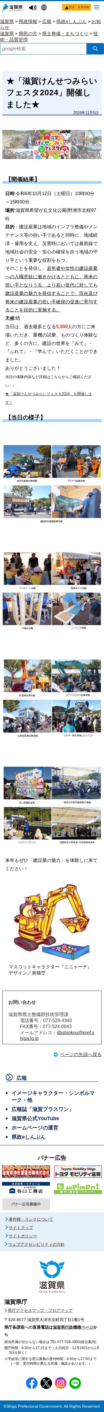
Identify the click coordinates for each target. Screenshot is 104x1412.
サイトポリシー (23, 1236)
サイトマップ (21, 1227)
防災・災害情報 (79, 7)
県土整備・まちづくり (65, 33)
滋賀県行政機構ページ (73, 1327)
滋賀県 (7, 21)
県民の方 (28, 33)
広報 (46, 21)
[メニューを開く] (97, 7)
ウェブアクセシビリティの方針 (36, 1244)
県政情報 (28, 21)
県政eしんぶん (71, 21)
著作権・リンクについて (31, 1219)
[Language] (44, 8)
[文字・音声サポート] (33, 8)
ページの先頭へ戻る (81, 1054)
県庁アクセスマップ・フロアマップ (40, 1310)
